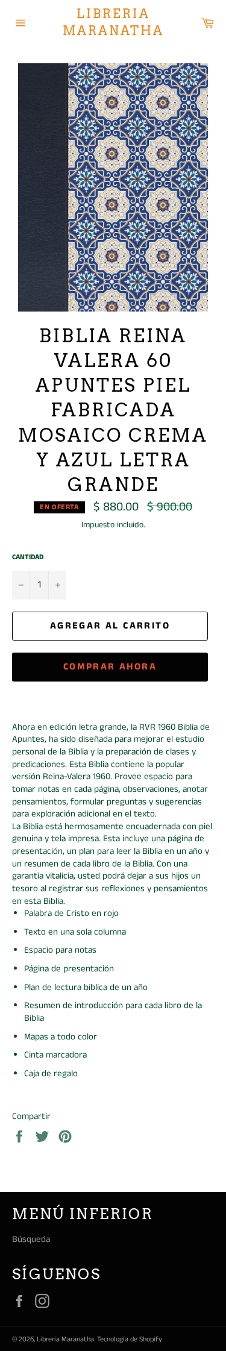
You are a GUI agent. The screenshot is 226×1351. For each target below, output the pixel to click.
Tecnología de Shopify (129, 1339)
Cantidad (27, 557)
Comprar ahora (110, 667)
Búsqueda (31, 1239)
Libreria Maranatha (113, 22)
